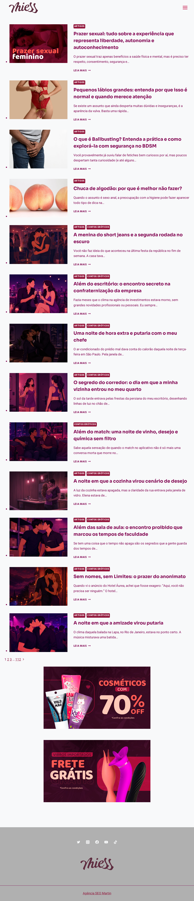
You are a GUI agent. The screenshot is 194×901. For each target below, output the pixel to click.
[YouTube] (106, 842)
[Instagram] (87, 842)
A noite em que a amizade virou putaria (118, 623)
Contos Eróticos (98, 227)
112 (18, 659)
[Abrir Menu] (185, 7)
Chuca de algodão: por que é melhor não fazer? (128, 188)
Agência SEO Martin (97, 893)
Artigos (79, 26)
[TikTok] (115, 842)
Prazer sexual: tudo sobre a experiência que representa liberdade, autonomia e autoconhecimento (124, 40)
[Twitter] (78, 842)
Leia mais (82, 70)
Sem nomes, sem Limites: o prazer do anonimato (130, 576)
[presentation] (38, 43)
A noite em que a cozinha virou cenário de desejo (130, 481)
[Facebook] (96, 842)
